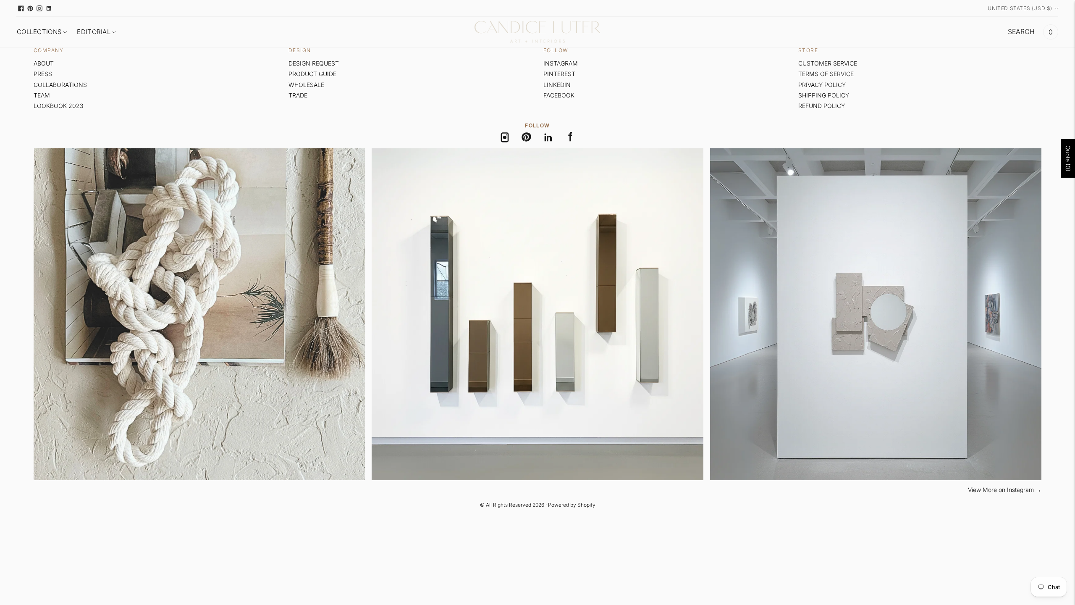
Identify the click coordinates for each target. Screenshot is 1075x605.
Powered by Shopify (571, 505)
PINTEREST (559, 73)
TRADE (297, 95)
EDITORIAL (93, 32)
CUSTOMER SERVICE (827, 63)
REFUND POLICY (821, 105)
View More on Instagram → (1004, 489)
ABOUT (44, 63)
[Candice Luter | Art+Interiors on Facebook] (21, 8)
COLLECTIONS (39, 32)
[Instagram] (505, 137)
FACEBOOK (558, 95)
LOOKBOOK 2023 (58, 105)
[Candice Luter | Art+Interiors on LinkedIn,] (49, 8)
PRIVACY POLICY (822, 84)
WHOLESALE (306, 84)
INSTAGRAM (560, 63)
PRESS (43, 73)
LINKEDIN (557, 84)
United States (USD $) (1020, 8)
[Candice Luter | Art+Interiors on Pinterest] (30, 8)
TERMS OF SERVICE (826, 73)
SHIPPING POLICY (823, 95)
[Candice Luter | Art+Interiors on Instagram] (39, 8)
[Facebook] (570, 137)
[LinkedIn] (548, 137)
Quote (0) (1068, 158)
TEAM (42, 95)
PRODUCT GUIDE (312, 73)
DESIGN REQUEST (313, 63)
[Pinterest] (526, 137)
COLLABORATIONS (60, 84)
